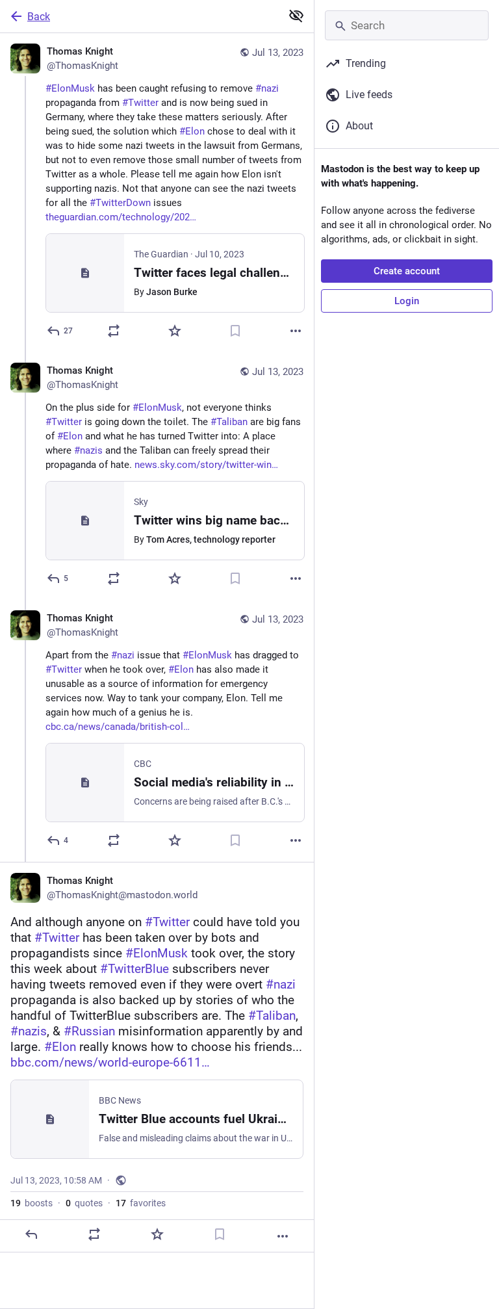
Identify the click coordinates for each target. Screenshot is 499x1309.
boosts (31, 1203)
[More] (295, 331)
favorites (141, 1203)
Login (406, 301)
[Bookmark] (235, 331)
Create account (407, 271)
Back (38, 16)
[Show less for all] (296, 15)
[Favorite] (175, 331)
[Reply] (31, 1234)
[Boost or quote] (114, 331)
